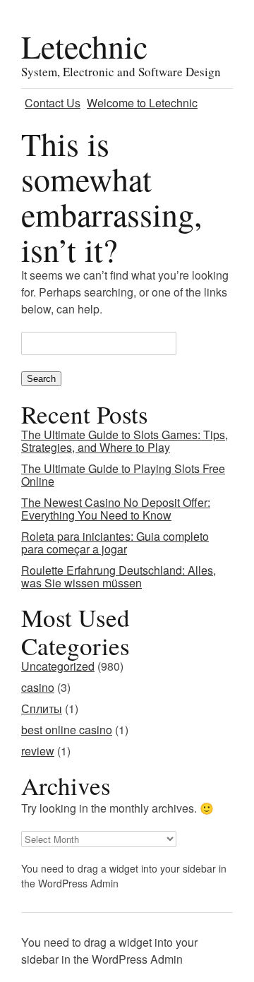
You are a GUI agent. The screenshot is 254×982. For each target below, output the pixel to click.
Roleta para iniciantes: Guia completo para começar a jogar (115, 542)
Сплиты (41, 708)
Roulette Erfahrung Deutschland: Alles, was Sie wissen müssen (118, 576)
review (37, 751)
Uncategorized (58, 666)
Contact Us (52, 103)
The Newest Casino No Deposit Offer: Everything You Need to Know (115, 508)
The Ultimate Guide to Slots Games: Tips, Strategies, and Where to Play (124, 440)
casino (37, 687)
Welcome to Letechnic (142, 103)
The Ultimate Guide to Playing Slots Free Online (123, 474)
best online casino (66, 729)
